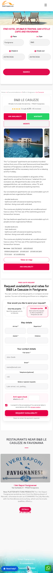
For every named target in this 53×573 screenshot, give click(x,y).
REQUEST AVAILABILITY (26, 413)
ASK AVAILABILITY (15, 116)
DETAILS (25, 509)
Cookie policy (20, 572)
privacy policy (35, 407)
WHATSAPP (38, 116)
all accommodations (14, 92)
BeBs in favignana (28, 92)
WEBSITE (26, 124)
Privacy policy (32, 572)
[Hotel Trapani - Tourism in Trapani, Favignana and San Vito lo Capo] (8, 6)
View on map (26, 260)
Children (38, 336)
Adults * (15, 336)
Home (3, 92)
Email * (26, 362)
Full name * (26, 352)
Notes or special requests (26, 382)
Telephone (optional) (27, 372)
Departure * (38, 326)
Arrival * (15, 326)
